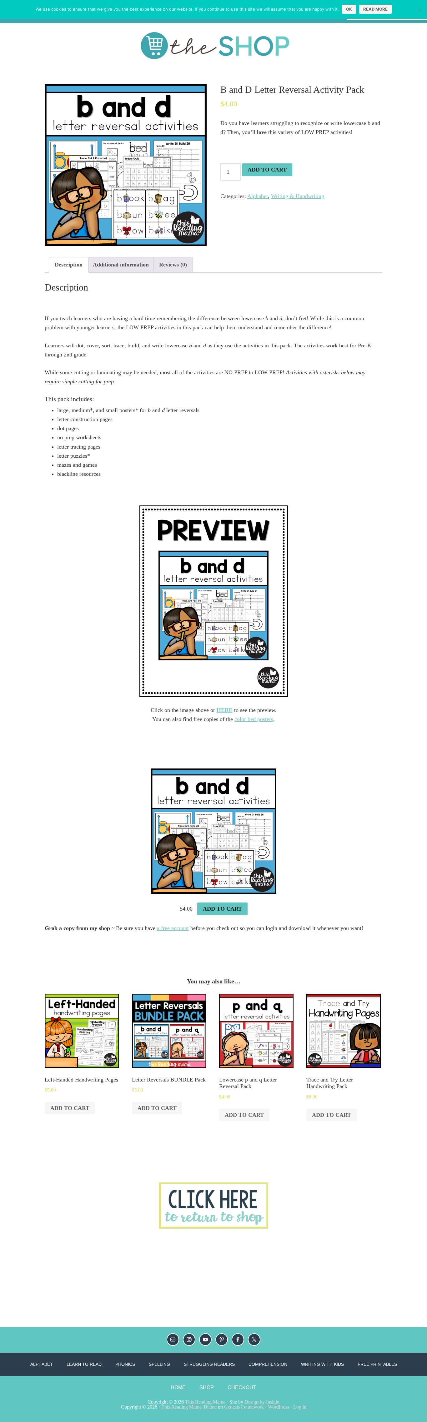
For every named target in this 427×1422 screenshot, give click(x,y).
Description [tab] (69, 264)
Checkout (242, 1387)
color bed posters (253, 719)
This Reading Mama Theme (189, 1407)
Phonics (125, 1364)
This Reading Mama (205, 1402)
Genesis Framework (244, 1407)
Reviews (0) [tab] (173, 264)
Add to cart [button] (222, 909)
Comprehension (268, 1364)
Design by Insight (261, 1402)
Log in (299, 1407)
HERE (225, 710)
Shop (206, 1387)
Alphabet (257, 196)
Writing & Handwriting (297, 196)
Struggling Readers (209, 1364)
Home (178, 1387)
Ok (349, 9)
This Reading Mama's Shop (213, 46)
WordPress (278, 1407)
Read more (375, 9)
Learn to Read (84, 1364)
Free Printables (377, 1364)
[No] (419, 9)
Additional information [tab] (121, 264)
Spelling (159, 1364)
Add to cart (267, 170)
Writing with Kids (322, 1364)
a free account (173, 928)
